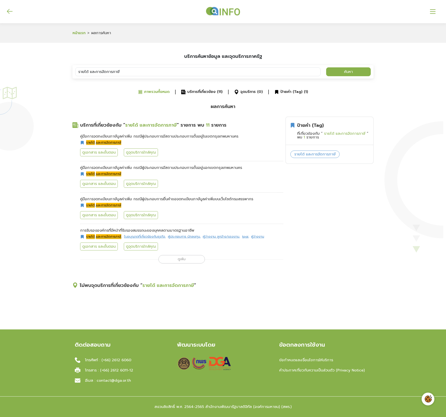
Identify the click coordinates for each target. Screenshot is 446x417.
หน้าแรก (78, 33)
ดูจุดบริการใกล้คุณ (141, 152)
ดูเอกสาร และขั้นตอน (99, 152)
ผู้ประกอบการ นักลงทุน (184, 236)
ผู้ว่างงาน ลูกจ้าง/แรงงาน (221, 236)
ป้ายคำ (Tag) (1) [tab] (293, 92)
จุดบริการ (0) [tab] (251, 92)
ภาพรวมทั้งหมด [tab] (156, 92)
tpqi (245, 236)
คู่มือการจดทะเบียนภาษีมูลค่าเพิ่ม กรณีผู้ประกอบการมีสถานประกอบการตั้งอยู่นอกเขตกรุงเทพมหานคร (161, 168)
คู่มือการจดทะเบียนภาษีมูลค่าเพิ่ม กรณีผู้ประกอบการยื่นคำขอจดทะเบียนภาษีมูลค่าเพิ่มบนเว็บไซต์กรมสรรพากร (166, 199)
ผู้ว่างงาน (257, 236)
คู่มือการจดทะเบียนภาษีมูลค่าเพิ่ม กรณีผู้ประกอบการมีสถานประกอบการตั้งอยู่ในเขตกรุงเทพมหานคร (159, 136)
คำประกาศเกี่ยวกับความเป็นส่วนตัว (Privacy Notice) (322, 370)
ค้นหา (348, 72)
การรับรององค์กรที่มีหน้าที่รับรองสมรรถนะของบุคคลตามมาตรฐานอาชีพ (137, 230)
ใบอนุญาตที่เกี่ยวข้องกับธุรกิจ (145, 236)
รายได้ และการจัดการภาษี (315, 154)
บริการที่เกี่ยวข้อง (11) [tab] (204, 92)
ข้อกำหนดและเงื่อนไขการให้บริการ (306, 360)
